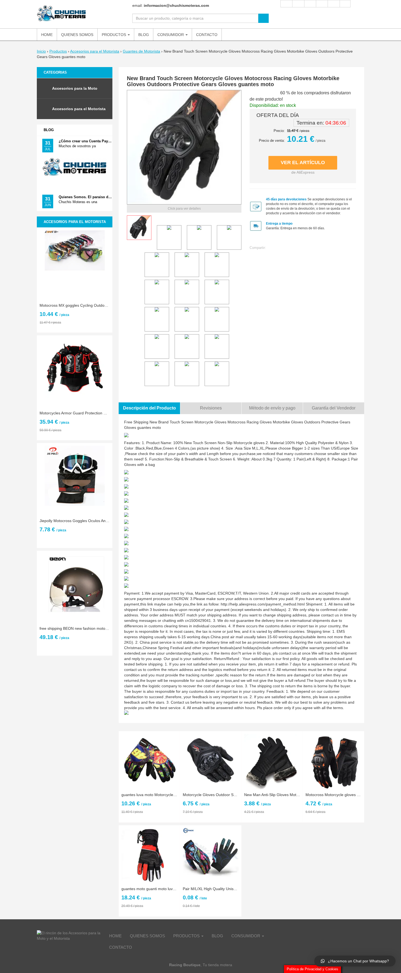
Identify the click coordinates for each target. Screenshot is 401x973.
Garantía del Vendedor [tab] (333, 408)
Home (115, 935)
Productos (58, 51)
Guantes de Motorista (141, 51)
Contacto (120, 947)
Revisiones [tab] (211, 408)
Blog (49, 130)
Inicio (41, 51)
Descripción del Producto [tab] (149, 408)
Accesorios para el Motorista (94, 51)
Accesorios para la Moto (74, 88)
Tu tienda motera (217, 965)
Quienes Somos (147, 935)
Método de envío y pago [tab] (272, 408)
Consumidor (246, 935)
